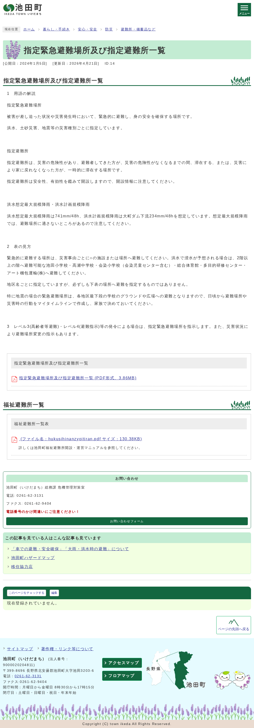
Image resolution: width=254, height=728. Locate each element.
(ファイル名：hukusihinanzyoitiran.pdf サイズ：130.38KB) (80, 439)
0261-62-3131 (28, 676)
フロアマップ (121, 676)
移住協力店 (22, 567)
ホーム (29, 29)
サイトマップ (20, 649)
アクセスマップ (123, 663)
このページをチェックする (26, 593)
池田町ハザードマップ (33, 558)
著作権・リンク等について (67, 649)
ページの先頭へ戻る (233, 629)
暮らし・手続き (56, 29)
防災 (109, 29)
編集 (54, 593)
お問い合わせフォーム (127, 521)
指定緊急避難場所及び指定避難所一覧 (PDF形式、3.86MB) (77, 378)
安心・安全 (87, 29)
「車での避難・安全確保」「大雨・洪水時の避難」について (70, 549)
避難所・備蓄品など (138, 29)
